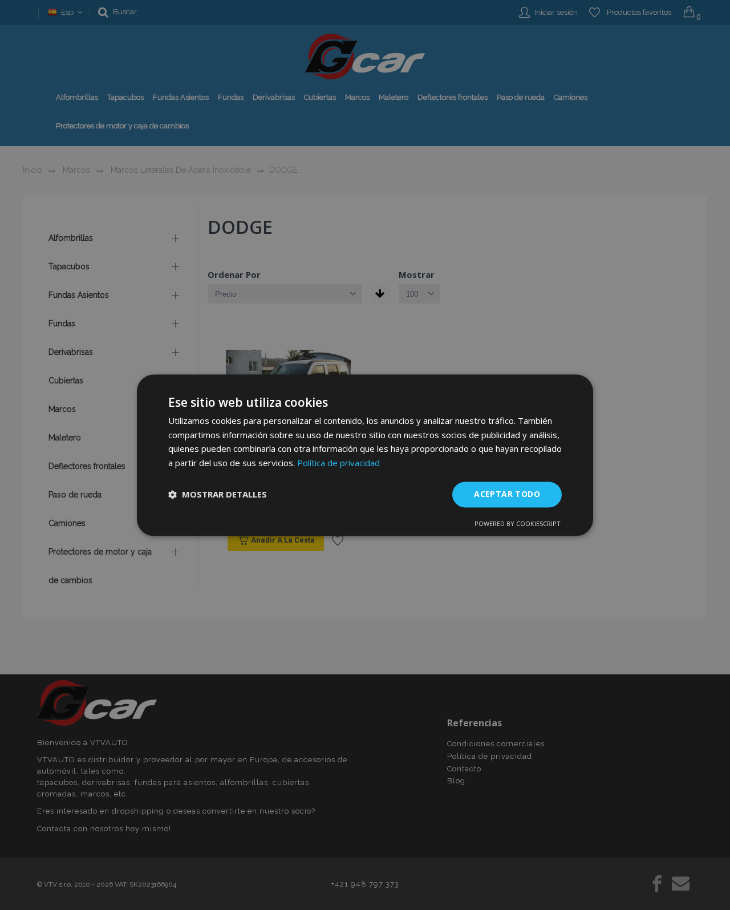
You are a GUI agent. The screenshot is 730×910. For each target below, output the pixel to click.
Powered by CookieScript (517, 523)
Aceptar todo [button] (507, 493)
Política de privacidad (338, 463)
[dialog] (365, 455)
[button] (217, 494)
